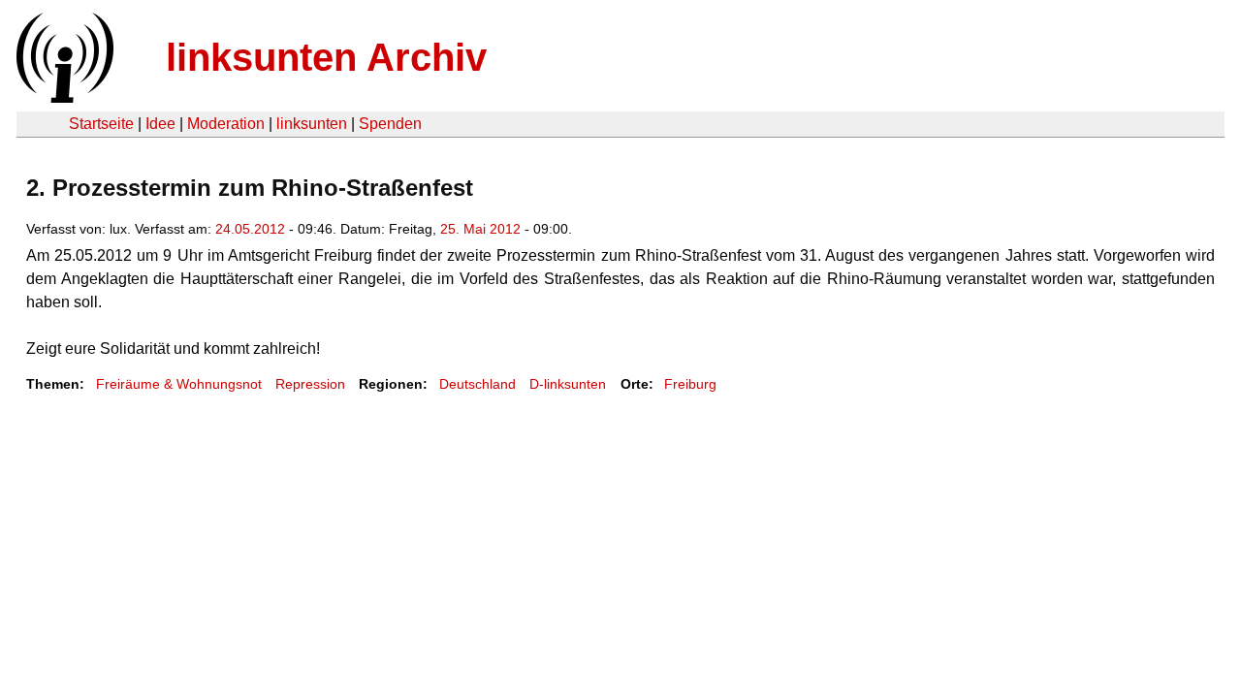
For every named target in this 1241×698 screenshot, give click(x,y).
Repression (310, 384)
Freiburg (690, 384)
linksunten (311, 123)
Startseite (101, 123)
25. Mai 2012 (480, 229)
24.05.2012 (250, 229)
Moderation (226, 123)
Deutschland (477, 384)
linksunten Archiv (326, 57)
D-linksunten (567, 384)
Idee (160, 123)
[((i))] (63, 97)
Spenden (390, 123)
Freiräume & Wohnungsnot (179, 384)
